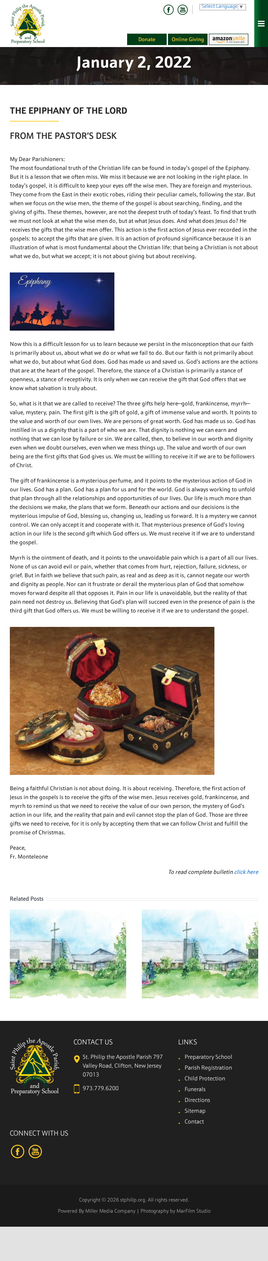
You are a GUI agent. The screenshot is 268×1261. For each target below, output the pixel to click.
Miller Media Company (110, 1211)
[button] (15, 954)
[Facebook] (168, 9)
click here (246, 872)
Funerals (195, 1090)
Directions (197, 1100)
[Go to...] (261, 23)
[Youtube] (182, 9)
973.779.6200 (101, 1089)
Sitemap (195, 1111)
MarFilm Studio (193, 1211)
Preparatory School (208, 1057)
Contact (194, 1122)
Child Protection (205, 1079)
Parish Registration (208, 1068)
